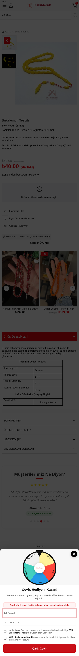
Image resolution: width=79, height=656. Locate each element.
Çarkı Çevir (39, 648)
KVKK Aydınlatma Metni (20, 637)
